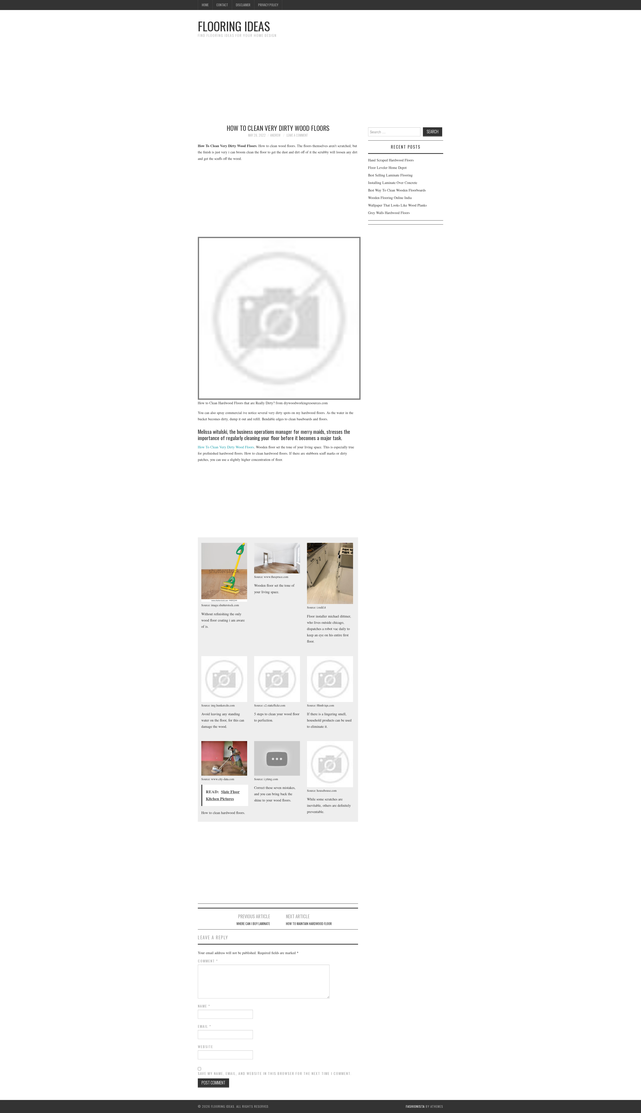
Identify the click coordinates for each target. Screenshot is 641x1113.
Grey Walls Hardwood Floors (389, 212)
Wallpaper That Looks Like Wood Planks (397, 205)
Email (204, 1026)
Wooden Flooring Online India (390, 197)
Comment (208, 960)
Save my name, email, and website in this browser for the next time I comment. (275, 1073)
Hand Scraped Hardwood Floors (391, 160)
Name (204, 1005)
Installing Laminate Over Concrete (392, 182)
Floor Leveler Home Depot (387, 167)
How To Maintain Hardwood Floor (309, 923)
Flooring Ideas (234, 26)
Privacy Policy (268, 5)
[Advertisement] (320, 78)
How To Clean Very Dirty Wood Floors (226, 447)
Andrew (275, 135)
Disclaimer (243, 5)
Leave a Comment (297, 135)
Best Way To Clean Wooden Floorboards (397, 190)
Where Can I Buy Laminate (253, 923)
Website (205, 1046)
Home (205, 5)
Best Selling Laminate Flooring (390, 175)
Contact (222, 5)
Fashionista (415, 1106)
